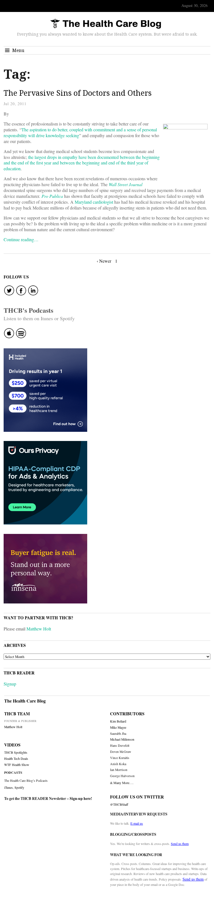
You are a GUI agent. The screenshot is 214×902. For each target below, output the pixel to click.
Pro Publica (52, 196)
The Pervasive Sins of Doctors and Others (78, 93)
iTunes (8, 787)
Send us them (180, 843)
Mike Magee (118, 727)
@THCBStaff (119, 804)
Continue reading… (21, 239)
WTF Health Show (16, 765)
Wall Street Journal (125, 184)
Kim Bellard (118, 721)
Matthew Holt (38, 629)
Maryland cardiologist (94, 202)
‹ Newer (104, 261)
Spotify (19, 787)
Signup (10, 684)
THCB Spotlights (15, 752)
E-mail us (136, 823)
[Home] (105, 24)
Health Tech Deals (16, 758)
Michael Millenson (122, 739)
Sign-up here (80, 798)
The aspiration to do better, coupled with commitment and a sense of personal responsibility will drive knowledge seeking (80, 132)
